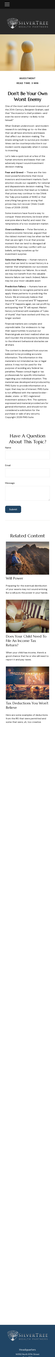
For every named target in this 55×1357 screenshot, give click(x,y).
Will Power (14, 578)
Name (8, 447)
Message (10, 483)
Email (8, 465)
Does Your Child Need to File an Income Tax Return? (26, 640)
